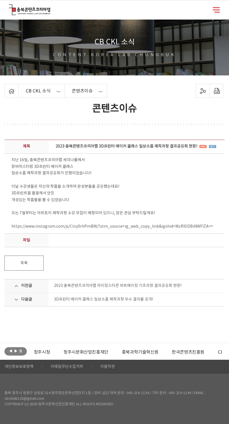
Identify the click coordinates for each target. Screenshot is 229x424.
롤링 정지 (21, 351)
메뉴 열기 (216, 9)
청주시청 (42, 352)
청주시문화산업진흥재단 (85, 352)
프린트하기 (216, 90)
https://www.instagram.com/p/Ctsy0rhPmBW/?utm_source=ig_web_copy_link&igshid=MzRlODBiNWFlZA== (112, 226)
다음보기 (16, 351)
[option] (42, 352)
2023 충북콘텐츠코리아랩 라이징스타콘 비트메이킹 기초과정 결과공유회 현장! (118, 286)
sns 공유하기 (202, 90)
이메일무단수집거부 (67, 367)
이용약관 (107, 367)
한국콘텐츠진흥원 (188, 352)
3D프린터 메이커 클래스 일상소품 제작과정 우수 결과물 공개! (103, 299)
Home (6, 87)
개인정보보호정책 (19, 367)
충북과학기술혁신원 (140, 352)
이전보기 (11, 351)
